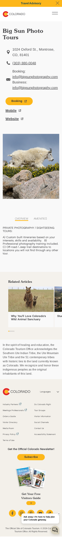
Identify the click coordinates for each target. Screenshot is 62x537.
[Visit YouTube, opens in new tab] (40, 513)
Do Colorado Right (42, 404)
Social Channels (41, 422)
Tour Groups (39, 410)
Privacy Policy (9, 434)
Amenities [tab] (40, 218)
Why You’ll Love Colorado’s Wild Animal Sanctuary (28, 318)
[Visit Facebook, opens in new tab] (12, 513)
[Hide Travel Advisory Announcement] (57, 3)
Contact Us (39, 428)
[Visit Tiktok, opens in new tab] (49, 513)
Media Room (8, 428)
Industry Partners (10, 404)
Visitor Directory (10, 422)
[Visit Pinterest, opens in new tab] (31, 513)
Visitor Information (42, 416)
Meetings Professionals (13, 410)
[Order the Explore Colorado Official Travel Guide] (30, 503)
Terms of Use (8, 440)
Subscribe (31, 457)
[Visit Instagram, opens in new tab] (21, 513)
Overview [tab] (21, 218)
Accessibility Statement (44, 434)
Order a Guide (9, 416)
